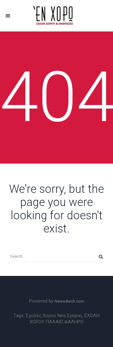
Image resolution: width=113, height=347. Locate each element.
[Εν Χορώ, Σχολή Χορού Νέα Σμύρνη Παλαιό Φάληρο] (56, 15)
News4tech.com (69, 301)
